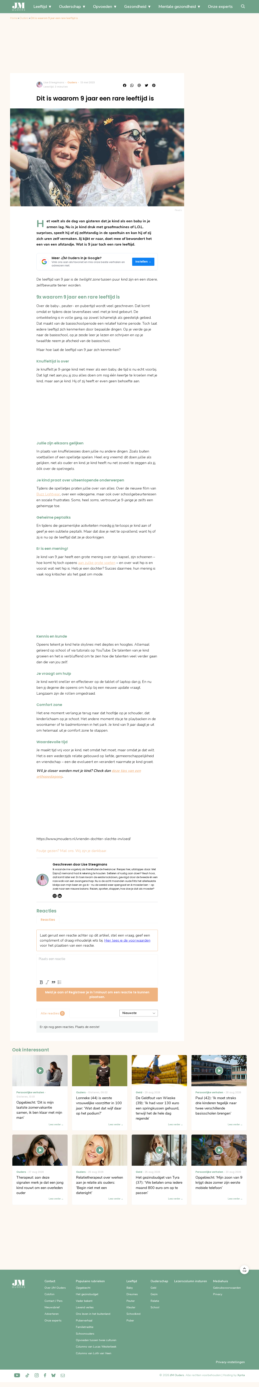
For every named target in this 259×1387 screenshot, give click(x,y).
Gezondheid (135, 6)
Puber (130, 1320)
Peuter (130, 1301)
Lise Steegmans (54, 82)
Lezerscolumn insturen (190, 1281)
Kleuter (130, 1307)
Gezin (154, 1294)
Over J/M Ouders (55, 1288)
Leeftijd (40, 6)
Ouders (24, 18)
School (155, 1307)
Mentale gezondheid (177, 6)
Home (13, 18)
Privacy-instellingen (230, 1362)
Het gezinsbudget (87, 1294)
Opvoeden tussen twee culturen (96, 1340)
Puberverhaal (84, 1320)
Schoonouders (85, 1334)
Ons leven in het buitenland (93, 1314)
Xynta (241, 1375)
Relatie (155, 1301)
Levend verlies (85, 1307)
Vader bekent (84, 1301)
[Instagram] (55, 895)
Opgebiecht (83, 1288)
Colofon (49, 1294)
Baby (129, 1288)
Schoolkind (133, 1314)
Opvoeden (102, 6)
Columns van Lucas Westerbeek (96, 1347)
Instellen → (143, 262)
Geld (153, 1288)
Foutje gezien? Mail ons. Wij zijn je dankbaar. (71, 850)
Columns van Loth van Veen (93, 1353)
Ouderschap (70, 6)
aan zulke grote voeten (96, 562)
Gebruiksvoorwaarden (227, 1288)
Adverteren (52, 1314)
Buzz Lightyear (48, 494)
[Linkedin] (60, 895)
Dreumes (132, 1294)
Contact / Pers (54, 1301)
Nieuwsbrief (52, 1307)
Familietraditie (84, 1327)
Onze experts (220, 6)
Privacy (217, 1294)
